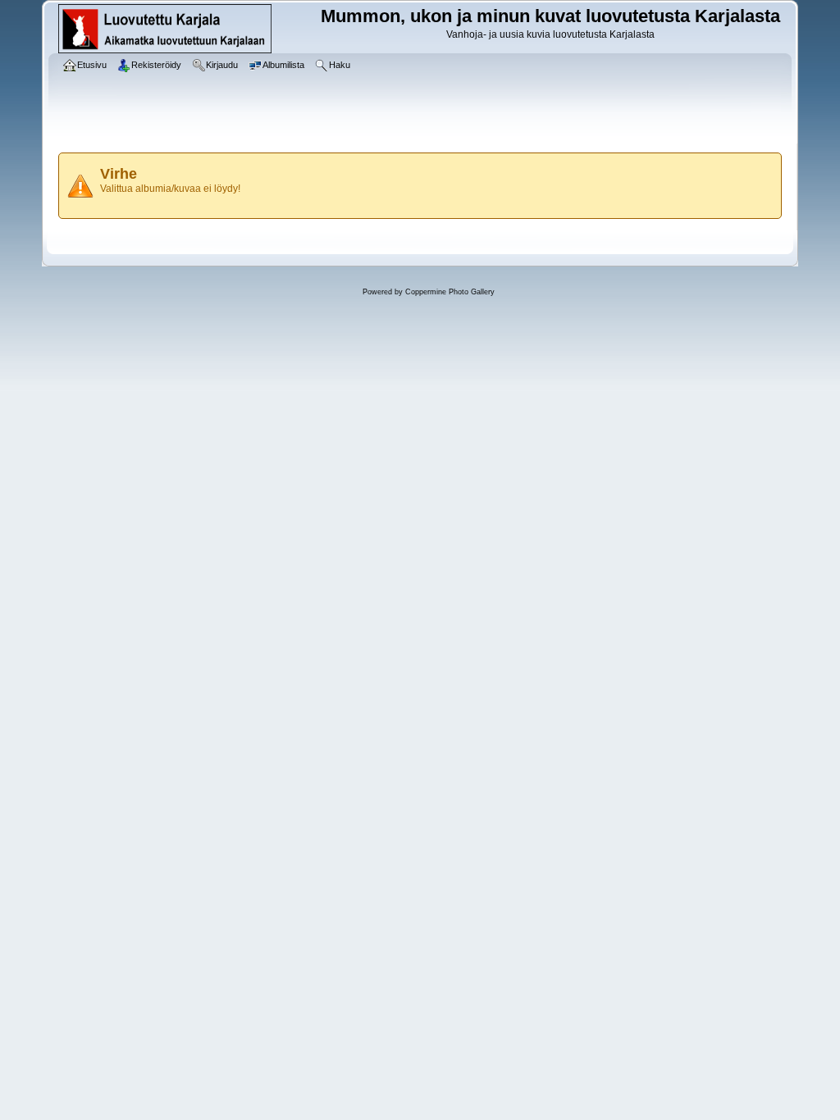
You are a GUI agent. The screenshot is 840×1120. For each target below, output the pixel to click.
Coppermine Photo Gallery (450, 292)
